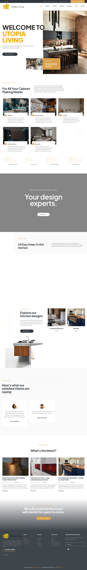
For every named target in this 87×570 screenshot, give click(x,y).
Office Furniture (12, 144)
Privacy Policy (54, 545)
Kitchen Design (39, 115)
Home (25, 538)
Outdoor (10, 115)
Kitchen (56, 330)
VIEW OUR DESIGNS (9, 54)
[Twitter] (5, 1)
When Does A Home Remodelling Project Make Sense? (13, 479)
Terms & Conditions (55, 543)
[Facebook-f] (2, 1)
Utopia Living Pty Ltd (37, 567)
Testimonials (26, 541)
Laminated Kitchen (56, 328)
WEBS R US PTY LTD (59, 567)
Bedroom (37, 144)
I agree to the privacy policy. (75, 549)
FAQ (52, 538)
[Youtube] (7, 1)
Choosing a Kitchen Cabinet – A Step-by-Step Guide (71, 479)
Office (38, 541)
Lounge (65, 115)
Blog (52, 540)
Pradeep (16, 482)
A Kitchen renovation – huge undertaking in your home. (39, 479)
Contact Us (26, 543)
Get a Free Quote (55, 541)
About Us (26, 540)
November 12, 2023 (8, 482)
